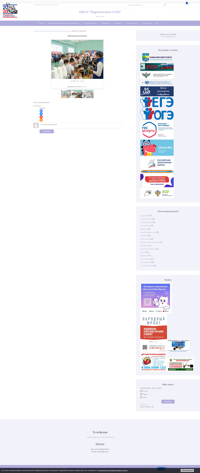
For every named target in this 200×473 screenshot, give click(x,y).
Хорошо (145, 394)
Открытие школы (146, 219)
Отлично (145, 391)
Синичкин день (145, 226)
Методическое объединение (150, 242)
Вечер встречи (145, 239)
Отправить (47, 131)
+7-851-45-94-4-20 (39, 5)
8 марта (143, 252)
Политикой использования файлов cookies (113, 470)
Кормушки (144, 229)
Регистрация (132, 5)
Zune (85, 86)
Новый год (144, 235)
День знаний (144, 216)
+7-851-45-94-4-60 (52, 5)
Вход (139, 5)
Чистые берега (145, 259)
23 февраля (144, 245)
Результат (143, 404)
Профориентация (65, 31)
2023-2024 (53, 31)
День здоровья (145, 262)
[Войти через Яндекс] (41, 117)
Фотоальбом (44, 31)
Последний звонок (146, 265)
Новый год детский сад (148, 232)
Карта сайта (100, 16)
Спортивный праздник (148, 249)
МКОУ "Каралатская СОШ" (100, 12)
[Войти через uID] (41, 110)
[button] (187, 4)
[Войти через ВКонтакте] (41, 113)
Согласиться (187, 470)
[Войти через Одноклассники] (41, 120)
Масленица (144, 255)
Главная (36, 31)
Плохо (144, 397)
